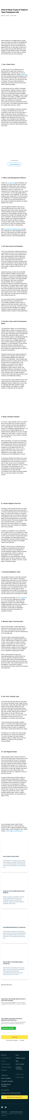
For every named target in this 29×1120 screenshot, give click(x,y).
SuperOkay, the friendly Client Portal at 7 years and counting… (13, 999)
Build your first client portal (14, 1097)
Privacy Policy (20, 1077)
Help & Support (5, 1064)
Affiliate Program (20, 1058)
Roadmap (4, 1070)
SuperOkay (24, 74)
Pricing (3, 1061)
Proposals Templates (7, 1081)
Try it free (14, 1037)
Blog (17, 1061)
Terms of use (19, 1074)
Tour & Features (5, 1058)
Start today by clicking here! (14, 831)
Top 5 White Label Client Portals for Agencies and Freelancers (11, 1019)
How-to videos (20, 1064)
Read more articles (8, 1028)
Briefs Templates (6, 1078)
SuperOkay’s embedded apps (12, 229)
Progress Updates (6, 1067)
